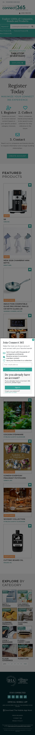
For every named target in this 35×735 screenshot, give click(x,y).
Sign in (17, 387)
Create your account (17, 369)
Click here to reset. (11, 392)
